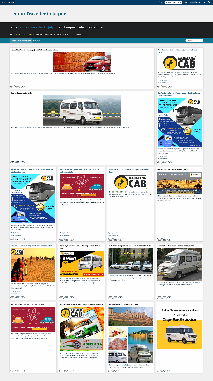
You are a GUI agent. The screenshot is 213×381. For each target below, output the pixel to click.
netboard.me (192, 2)
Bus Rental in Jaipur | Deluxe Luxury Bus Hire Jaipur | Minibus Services (179, 94)
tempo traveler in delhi (27, 127)
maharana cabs (64, 355)
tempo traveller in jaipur (38, 27)
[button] (208, 2)
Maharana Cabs (162, 196)
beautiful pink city (194, 282)
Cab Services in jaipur (181, 72)
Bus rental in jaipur (164, 149)
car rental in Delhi (69, 200)
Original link (163, 80)
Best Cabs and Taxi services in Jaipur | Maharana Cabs (178, 51)
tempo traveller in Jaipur (24, 34)
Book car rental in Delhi (116, 275)
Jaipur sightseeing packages (58, 73)
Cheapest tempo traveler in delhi (73, 278)
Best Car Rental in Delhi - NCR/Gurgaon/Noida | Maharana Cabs (80, 170)
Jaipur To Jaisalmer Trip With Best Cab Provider (31, 246)
